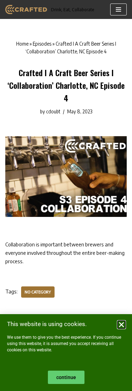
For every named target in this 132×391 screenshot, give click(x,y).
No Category (38, 291)
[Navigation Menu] (118, 9)
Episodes (42, 44)
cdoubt (53, 111)
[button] (121, 324)
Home (22, 44)
